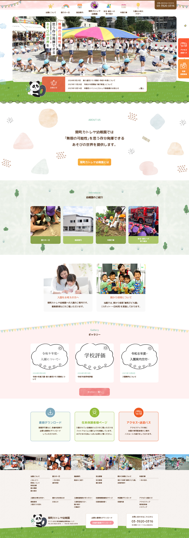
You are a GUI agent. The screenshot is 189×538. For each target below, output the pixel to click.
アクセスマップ (144, 502)
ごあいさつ (34, 480)
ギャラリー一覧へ (95, 392)
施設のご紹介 (78, 480)
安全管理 (99, 480)
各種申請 (121, 502)
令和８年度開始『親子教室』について (90, 84)
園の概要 (34, 488)
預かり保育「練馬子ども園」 (127, 480)
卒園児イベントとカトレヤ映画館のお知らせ (93, 88)
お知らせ (55, 502)
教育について (35, 483)
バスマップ (143, 507)
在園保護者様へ (101, 502)
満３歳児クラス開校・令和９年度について (91, 80)
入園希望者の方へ (80, 502)
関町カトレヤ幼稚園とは (94, 162)
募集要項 (34, 502)
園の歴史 (34, 491)
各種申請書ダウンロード (102, 522)
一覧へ (141, 88)
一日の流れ (56, 480)
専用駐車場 (143, 504)
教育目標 (34, 485)
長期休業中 (121, 483)
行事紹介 (77, 507)
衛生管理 (99, 483)
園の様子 (77, 504)
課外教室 (55, 483)
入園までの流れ (36, 504)
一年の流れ (143, 480)
